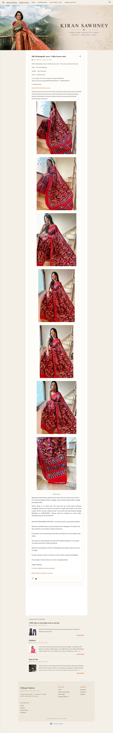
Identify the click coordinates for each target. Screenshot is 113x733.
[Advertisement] (105, 75)
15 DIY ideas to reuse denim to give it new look (44, 623)
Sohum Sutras (24, 2)
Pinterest (82, 694)
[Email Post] (36, 579)
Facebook (83, 692)
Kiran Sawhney (11, 2)
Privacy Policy (24, 710)
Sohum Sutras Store (63, 692)
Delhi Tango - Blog (56, 2)
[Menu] (3, 2)
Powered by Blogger (57, 723)
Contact (22, 708)
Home (33, 2)
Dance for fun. (33, 659)
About (22, 705)
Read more (80, 635)
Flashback (32, 640)
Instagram (83, 689)
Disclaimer (23, 712)
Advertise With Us (63, 696)
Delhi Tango (61, 694)
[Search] (110, 2)
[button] (80, 56)
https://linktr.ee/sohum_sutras (42, 573)
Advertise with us (70, 2)
